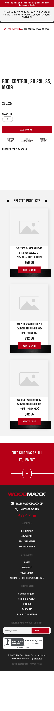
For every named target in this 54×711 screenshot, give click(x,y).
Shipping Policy (10, 140)
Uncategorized (15, 29)
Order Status (26, 572)
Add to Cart (29, 269)
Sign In (27, 562)
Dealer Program (27, 541)
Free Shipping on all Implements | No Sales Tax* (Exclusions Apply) (27, 3)
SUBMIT (37, 630)
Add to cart (27, 129)
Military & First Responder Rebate (27, 577)
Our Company (27, 531)
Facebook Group (27, 546)
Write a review (43, 140)
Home (5, 29)
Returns (27, 604)
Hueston (38, 658)
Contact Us (27, 536)
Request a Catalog (27, 614)
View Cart (27, 567)
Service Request (27, 593)
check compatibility (27, 140)
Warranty (27, 609)
